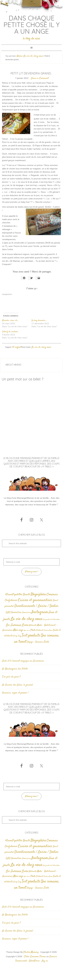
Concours (52, 594)
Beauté (26, 594)
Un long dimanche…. (39, 320)
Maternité (32, 625)
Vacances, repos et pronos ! (15, 693)
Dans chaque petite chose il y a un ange (32, 24)
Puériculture (48, 630)
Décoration (16, 612)
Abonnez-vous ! (31, 571)
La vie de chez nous (41, 347)
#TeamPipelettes (13, 595)
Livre (25, 625)
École (46, 642)
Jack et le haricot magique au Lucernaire (23, 661)
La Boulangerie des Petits (15, 669)
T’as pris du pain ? (11, 677)
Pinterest (39, 630)
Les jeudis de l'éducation (51, 619)
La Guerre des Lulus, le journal (17, 685)
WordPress (34, 961)
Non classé (27, 630)
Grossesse (26, 612)
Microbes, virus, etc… (10, 320)
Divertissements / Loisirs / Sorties (36, 606)
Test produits (31, 635)
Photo (33, 630)
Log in (45, 961)
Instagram (39, 612)
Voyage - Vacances (35, 642)
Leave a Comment (40, 78)
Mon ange (18, 630)
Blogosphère (38, 594)
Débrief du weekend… (10, 331)
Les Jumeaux (13, 625)
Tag (19, 636)
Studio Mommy (31, 952)
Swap (15, 635)
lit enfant (16, 347)
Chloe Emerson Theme (35, 956)
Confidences (11, 600)
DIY (8, 612)
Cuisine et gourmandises (35, 600)
